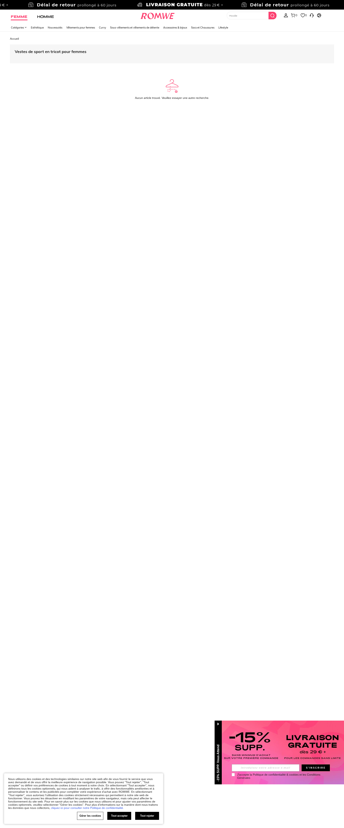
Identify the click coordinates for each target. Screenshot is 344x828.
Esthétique (37, 27)
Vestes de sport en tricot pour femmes (50, 51)
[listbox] (285, 15)
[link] (172, 5)
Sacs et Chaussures (202, 27)
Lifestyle (223, 27)
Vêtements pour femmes (80, 27)
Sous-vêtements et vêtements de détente (134, 27)
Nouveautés (55, 27)
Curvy (102, 27)
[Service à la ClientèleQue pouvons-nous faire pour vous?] (311, 15)
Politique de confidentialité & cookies (276, 774)
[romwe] (157, 15)
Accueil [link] (14, 38)
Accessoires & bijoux (175, 27)
